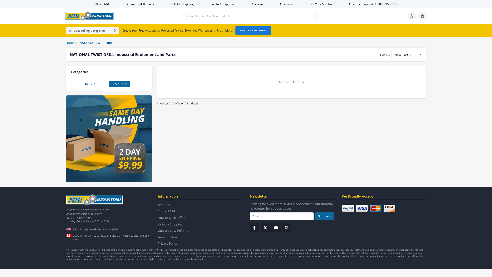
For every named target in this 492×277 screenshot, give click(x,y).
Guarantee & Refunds (140, 4)
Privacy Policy (167, 243)
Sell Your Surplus (321, 4)
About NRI (102, 4)
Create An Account (253, 30)
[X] (265, 227)
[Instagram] (286, 227)
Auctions (257, 4)
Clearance (286, 4)
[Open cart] (422, 16)
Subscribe (324, 216)
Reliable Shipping (182, 4)
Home (70, 43)
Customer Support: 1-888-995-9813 (373, 4)
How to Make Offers (172, 218)
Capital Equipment (222, 4)
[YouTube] (276, 227)
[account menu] (411, 16)
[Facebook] (254, 227)
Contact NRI (166, 211)
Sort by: (385, 54)
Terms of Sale (167, 237)
